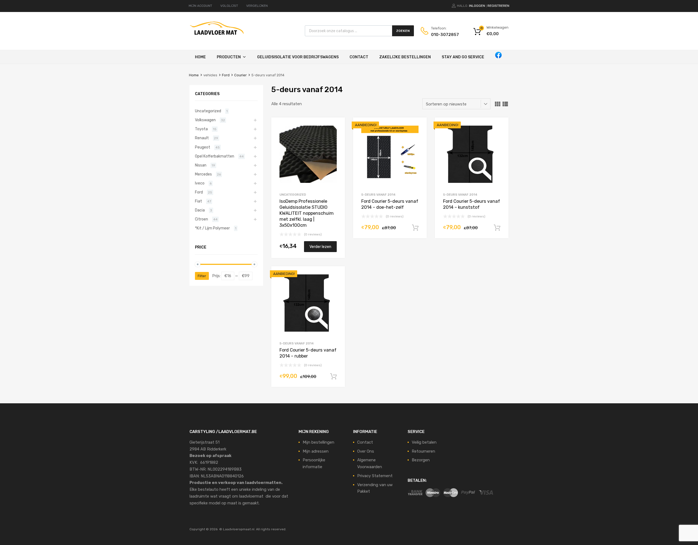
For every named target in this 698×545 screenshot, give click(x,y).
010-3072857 (444, 34)
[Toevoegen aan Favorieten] (336, 128)
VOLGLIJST (229, 6)
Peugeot (202, 147)
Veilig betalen (424, 442)
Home (200, 57)
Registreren (498, 6)
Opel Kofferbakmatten (214, 156)
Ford (226, 75)
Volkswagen (205, 120)
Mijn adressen (316, 451)
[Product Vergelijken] (336, 137)
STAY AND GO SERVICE (463, 57)
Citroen (201, 219)
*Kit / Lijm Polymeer (212, 228)
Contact (359, 57)
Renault (202, 138)
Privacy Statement (375, 475)
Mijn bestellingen (318, 442)
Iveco (199, 183)
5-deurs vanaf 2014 (378, 194)
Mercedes (203, 174)
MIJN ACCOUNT (200, 6)
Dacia (200, 210)
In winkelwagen (415, 227)
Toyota (201, 129)
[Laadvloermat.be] (216, 37)
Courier (240, 75)
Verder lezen (320, 246)
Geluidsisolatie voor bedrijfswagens (298, 57)
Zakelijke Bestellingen (405, 57)
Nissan (200, 165)
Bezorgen (421, 460)
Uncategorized (292, 194)
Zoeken (403, 31)
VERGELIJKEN (257, 6)
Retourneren (423, 451)
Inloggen (477, 6)
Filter (202, 276)
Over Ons (365, 451)
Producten (229, 57)
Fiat (198, 201)
